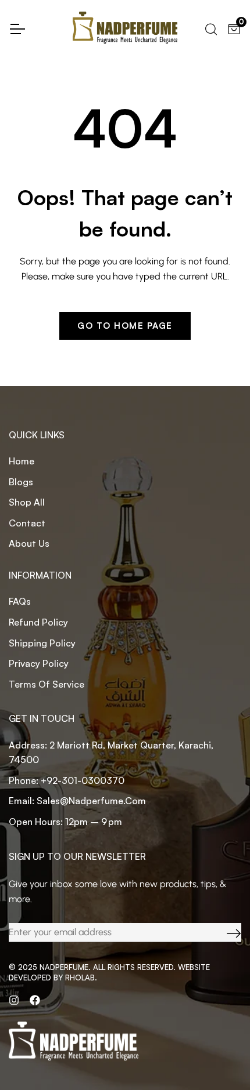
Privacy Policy (39, 663)
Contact (27, 523)
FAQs (20, 601)
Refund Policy (38, 622)
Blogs (21, 482)
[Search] (210, 27)
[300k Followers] (35, 999)
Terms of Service (46, 684)
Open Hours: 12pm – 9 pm (65, 821)
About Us (29, 543)
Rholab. (81, 977)
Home (21, 461)
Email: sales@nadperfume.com (77, 800)
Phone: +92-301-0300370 (66, 780)
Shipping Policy (42, 643)
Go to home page (125, 325)
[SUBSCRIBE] (225, 932)
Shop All (27, 502)
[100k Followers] (14, 999)
